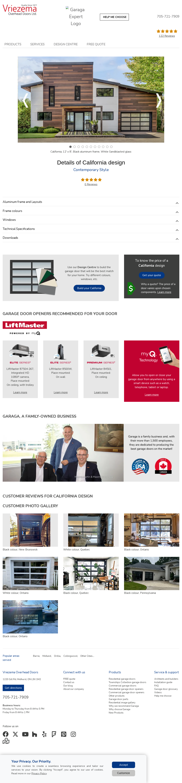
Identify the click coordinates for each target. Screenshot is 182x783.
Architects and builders (166, 679)
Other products (117, 695)
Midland (46, 656)
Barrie (36, 656)
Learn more (164, 292)
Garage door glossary (166, 689)
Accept (123, 765)
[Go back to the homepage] (23, 9)
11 (111, 147)
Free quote (96, 44)
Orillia (57, 656)
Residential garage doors (122, 679)
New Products (116, 712)
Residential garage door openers (126, 689)
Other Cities (86, 656)
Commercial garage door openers (126, 692)
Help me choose (162, 695)
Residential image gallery (122, 702)
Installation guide (163, 682)
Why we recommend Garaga (124, 706)
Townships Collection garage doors (127, 682)
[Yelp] (45, 735)
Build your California (89, 288)
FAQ (156, 685)
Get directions (13, 688)
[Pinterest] (64, 735)
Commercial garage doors (122, 685)
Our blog (68, 685)
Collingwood (70, 656)
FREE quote (69, 679)
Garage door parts (118, 699)
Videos (158, 692)
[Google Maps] (6, 742)
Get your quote (151, 275)
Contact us (68, 682)
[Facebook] (6, 735)
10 (107, 147)
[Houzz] (35, 735)
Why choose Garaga (119, 709)
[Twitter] (16, 735)
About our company (73, 689)
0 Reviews (91, 184)
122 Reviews (167, 36)
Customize (123, 773)
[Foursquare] (54, 735)
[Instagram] (74, 735)
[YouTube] (25, 735)
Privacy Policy (39, 773)
